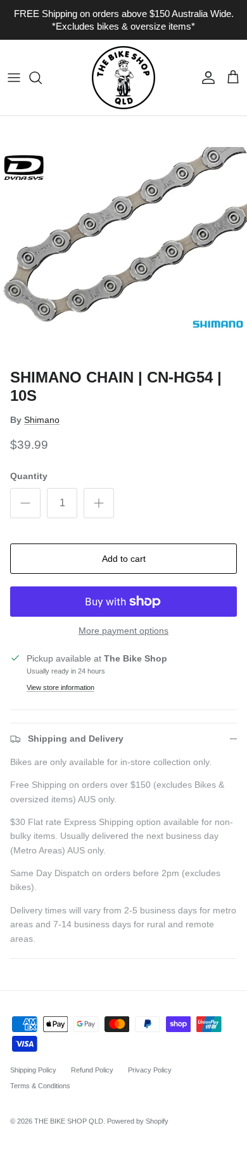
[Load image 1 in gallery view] (123, 239)
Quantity (29, 476)
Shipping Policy (33, 1070)
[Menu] (14, 78)
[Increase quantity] (99, 503)
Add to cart (124, 559)
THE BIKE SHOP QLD (68, 1121)
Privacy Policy (150, 1070)
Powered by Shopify (137, 1121)
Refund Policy (92, 1070)
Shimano (42, 420)
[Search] (42, 78)
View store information (60, 687)
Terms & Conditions (40, 1086)
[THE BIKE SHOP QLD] (123, 77)
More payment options (123, 631)
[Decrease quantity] (25, 503)
